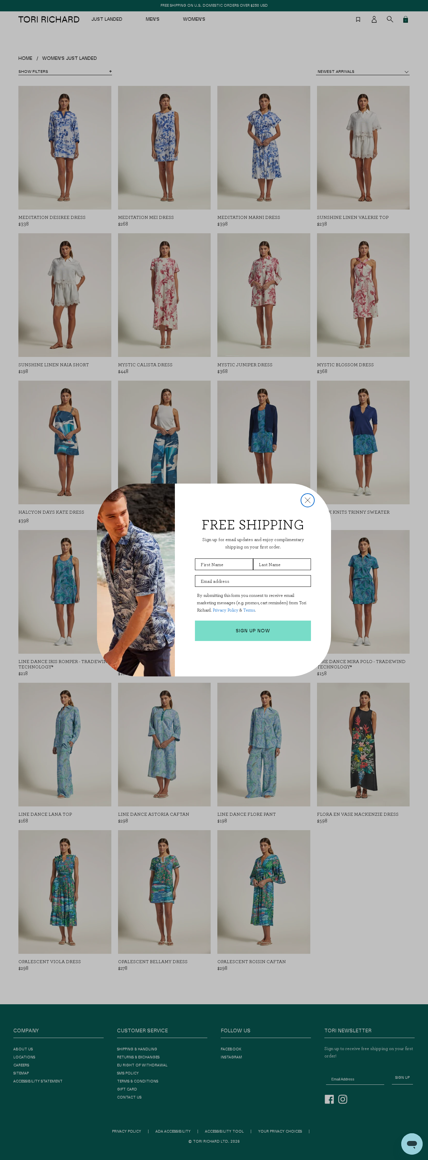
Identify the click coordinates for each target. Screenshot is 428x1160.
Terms (249, 610)
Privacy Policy (225, 610)
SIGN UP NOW (253, 631)
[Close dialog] (307, 500)
